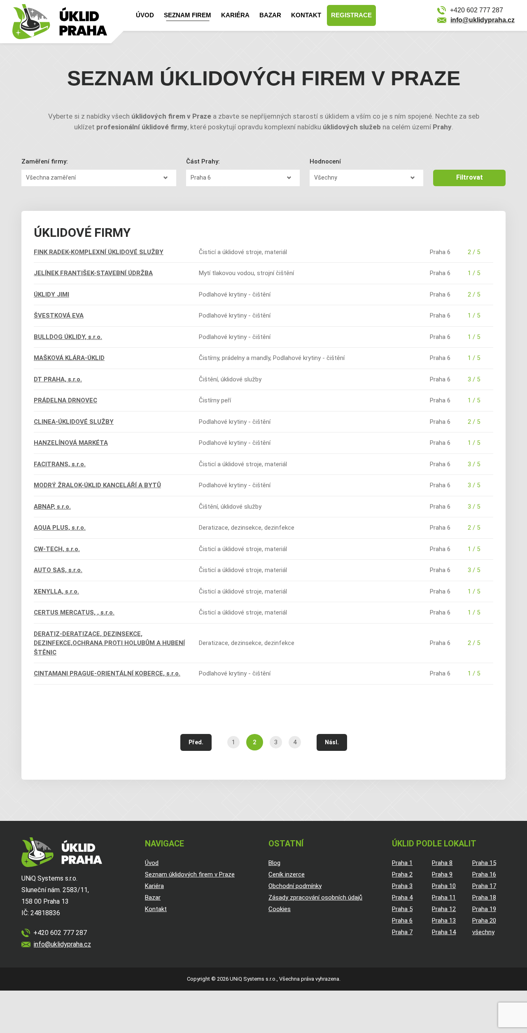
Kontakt (306, 15)
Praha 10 (444, 886)
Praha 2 (402, 874)
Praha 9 (442, 874)
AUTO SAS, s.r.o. (58, 570)
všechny (483, 932)
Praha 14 (444, 932)
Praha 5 (402, 909)
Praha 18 (484, 897)
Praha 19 (484, 909)
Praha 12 (444, 909)
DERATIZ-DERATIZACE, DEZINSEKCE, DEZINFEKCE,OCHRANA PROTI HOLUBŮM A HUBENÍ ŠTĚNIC (109, 643)
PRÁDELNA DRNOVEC (65, 400)
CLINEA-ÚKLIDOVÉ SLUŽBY (74, 421)
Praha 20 (484, 920)
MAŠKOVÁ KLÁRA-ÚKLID (69, 358)
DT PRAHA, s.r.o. (58, 379)
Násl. (332, 742)
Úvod (145, 15)
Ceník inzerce (286, 874)
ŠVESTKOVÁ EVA (59, 315)
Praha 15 (484, 863)
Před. (196, 742)
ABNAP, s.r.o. (52, 506)
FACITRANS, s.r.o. (60, 464)
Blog (274, 863)
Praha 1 (402, 863)
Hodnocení (325, 161)
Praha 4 (402, 897)
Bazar (270, 15)
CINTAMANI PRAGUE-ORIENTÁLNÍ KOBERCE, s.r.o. (107, 673)
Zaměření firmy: (44, 161)
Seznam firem (187, 15)
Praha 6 (402, 920)
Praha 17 (484, 886)
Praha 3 (402, 886)
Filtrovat (469, 177)
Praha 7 (402, 932)
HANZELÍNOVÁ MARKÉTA (71, 442)
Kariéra (235, 15)
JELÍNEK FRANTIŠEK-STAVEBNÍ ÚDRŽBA (93, 273)
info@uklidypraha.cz (482, 19)
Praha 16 (484, 874)
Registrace (351, 15)
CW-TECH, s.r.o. (57, 549)
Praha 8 (442, 863)
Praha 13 (444, 920)
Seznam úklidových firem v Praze (190, 874)
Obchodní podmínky (295, 886)
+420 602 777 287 (476, 10)
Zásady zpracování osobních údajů (315, 897)
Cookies (279, 909)
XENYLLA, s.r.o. (56, 591)
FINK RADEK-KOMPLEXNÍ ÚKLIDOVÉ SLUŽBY (98, 252)
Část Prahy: (203, 161)
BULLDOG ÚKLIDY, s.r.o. (68, 337)
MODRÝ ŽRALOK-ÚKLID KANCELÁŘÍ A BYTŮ (97, 485)
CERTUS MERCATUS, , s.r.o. (74, 612)
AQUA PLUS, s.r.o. (60, 527)
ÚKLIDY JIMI (51, 294)
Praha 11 (444, 897)
